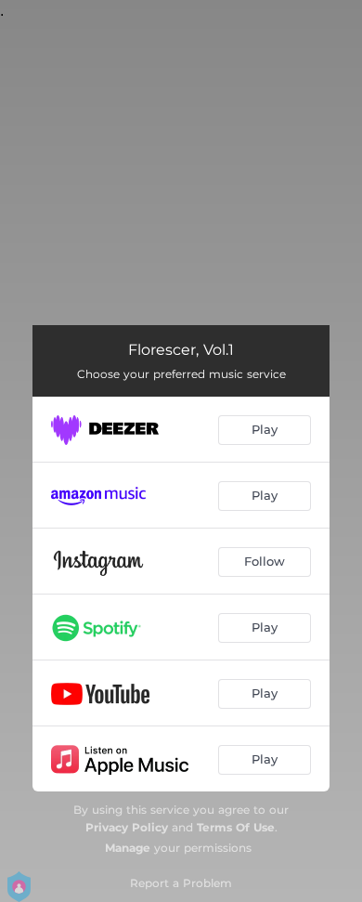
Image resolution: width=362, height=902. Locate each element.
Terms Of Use (236, 827)
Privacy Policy (126, 827)
